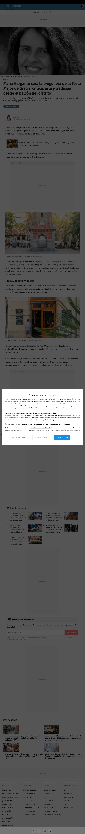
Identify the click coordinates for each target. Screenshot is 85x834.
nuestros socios (32, 399)
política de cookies (57, 408)
